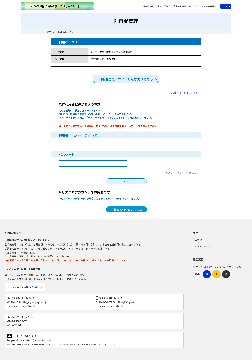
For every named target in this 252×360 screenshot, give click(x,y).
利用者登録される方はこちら (182, 92)
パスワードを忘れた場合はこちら (183, 172)
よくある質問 (208, 6)
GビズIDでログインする (129, 209)
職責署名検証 (179, 6)
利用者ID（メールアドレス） (79, 135)
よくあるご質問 (200, 246)
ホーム (50, 31)
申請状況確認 (163, 6)
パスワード (67, 154)
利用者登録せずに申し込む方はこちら (126, 79)
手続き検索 (149, 6)
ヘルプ (192, 6)
